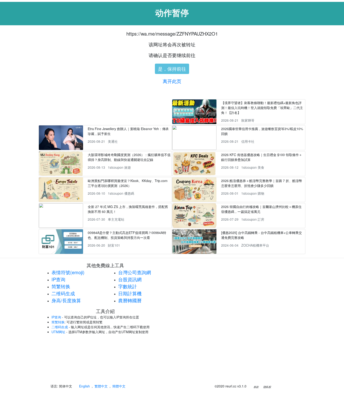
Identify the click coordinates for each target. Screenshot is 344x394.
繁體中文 (101, 386)
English (84, 386)
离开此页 (172, 81)
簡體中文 (118, 386)
